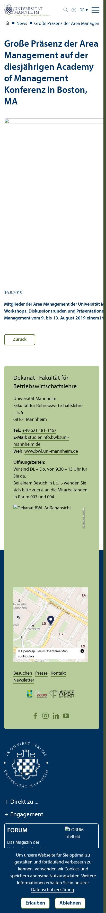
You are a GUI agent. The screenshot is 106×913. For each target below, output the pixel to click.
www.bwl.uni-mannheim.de (51, 451)
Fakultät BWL (7, 24)
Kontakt (58, 673)
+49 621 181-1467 (39, 430)
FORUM (17, 831)
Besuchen (22, 673)
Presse (41, 673)
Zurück (19, 339)
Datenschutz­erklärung (52, 890)
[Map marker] (50, 621)
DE (82, 10)
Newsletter (23, 680)
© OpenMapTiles (30, 651)
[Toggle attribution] (82, 651)
